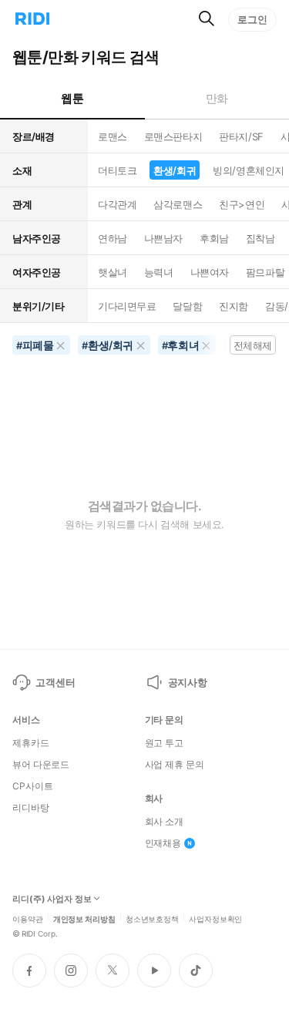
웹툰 (72, 98)
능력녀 (158, 272)
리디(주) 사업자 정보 (52, 899)
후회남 (214, 238)
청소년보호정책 (152, 918)
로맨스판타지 (173, 136)
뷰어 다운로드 (40, 764)
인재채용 (163, 843)
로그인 (252, 19)
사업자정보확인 (215, 918)
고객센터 (55, 682)
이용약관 (27, 918)
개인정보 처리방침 (84, 918)
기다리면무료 (127, 306)
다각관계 (117, 204)
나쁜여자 (209, 272)
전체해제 (253, 345)
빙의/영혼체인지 (248, 170)
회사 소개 (164, 821)
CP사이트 (32, 786)
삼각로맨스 (177, 204)
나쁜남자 (163, 238)
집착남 (260, 238)
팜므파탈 (265, 272)
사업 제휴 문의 (174, 764)
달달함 (187, 306)
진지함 (233, 306)
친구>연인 (241, 204)
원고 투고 (164, 743)
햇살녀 (112, 272)
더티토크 (117, 170)
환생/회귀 (174, 170)
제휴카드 (30, 743)
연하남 (112, 238)
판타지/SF (241, 136)
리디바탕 (30, 807)
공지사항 (187, 682)
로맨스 (112, 136)
